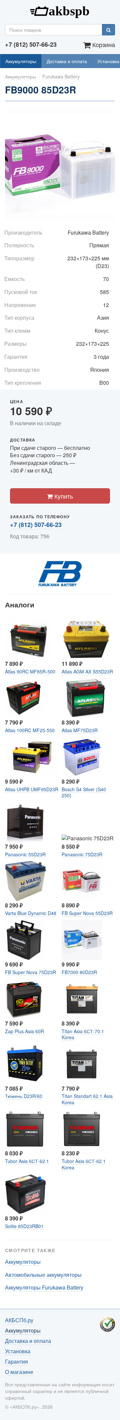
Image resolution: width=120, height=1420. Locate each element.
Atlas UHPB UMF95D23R (31, 789)
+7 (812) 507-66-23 (36, 524)
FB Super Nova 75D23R (30, 972)
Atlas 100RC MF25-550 (30, 730)
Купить (63, 496)
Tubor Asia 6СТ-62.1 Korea (84, 1164)
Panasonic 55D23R (25, 854)
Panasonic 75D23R (82, 854)
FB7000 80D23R (79, 972)
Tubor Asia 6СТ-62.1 (27, 1161)
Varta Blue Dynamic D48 (30, 913)
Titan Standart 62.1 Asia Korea (87, 1099)
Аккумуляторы (20, 61)
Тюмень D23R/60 (23, 1096)
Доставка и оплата (67, 61)
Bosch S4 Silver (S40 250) (84, 792)
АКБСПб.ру (60, 10)
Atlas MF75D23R (80, 730)
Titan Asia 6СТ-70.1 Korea (83, 1034)
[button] (109, 115)
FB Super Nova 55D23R (87, 913)
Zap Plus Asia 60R (24, 1031)
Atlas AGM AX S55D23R (87, 671)
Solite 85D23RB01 (24, 1226)
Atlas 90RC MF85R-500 (30, 671)
